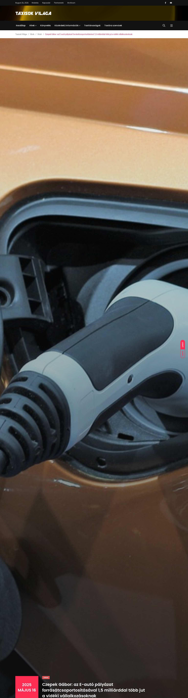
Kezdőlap (21, 25)
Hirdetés (35, 3)
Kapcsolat (46, 3)
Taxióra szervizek (113, 25)
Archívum (71, 3)
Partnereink (59, 3)
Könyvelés (45, 25)
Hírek (32, 25)
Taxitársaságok (92, 25)
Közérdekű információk (67, 25)
